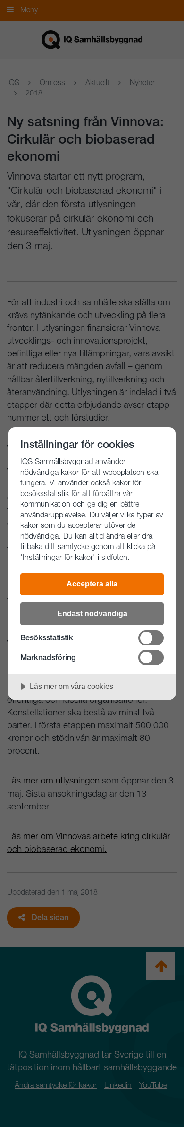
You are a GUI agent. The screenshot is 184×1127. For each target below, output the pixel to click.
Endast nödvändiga (92, 613)
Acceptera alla (92, 583)
